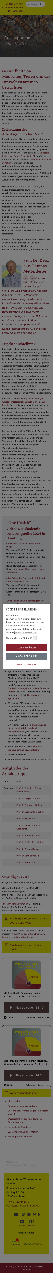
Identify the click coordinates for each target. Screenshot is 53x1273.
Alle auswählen (26, 647)
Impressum (20, 664)
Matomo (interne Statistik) (19, 638)
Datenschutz (32, 664)
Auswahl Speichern (26, 656)
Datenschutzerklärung (25, 632)
